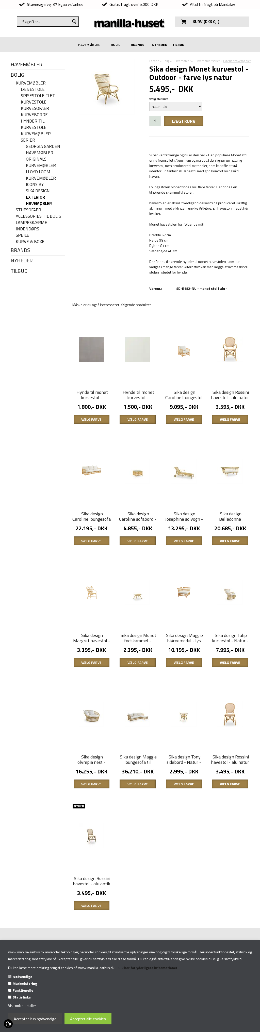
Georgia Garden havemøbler (43, 149)
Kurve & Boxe (30, 242)
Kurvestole (33, 102)
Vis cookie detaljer (22, 1005)
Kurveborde (34, 115)
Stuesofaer (28, 210)
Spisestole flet (38, 96)
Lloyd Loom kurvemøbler (41, 175)
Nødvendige (22, 976)
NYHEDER (159, 44)
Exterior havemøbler (39, 200)
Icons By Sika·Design (38, 187)
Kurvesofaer (35, 108)
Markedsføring (25, 983)
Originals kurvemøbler (41, 162)
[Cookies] (8, 1023)
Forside (154, 60)
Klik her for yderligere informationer (147, 967)
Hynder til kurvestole (33, 124)
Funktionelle (23, 990)
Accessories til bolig (38, 216)
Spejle (22, 235)
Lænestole (33, 89)
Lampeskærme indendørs (31, 225)
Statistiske (22, 997)
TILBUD (178, 44)
